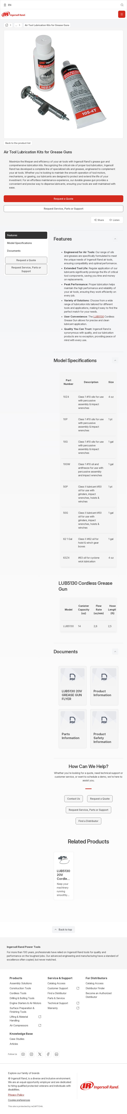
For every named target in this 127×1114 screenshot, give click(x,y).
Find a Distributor (57, 993)
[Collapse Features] (115, 239)
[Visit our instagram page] (31, 1054)
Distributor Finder (95, 988)
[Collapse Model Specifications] (115, 360)
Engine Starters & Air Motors (25, 1003)
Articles (14, 1043)
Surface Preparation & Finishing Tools (22, 1010)
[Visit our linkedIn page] (56, 1054)
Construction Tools (20, 988)
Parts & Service (56, 998)
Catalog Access (56, 983)
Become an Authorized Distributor (99, 995)
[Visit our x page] (40, 1054)
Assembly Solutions (21, 983)
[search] (122, 5)
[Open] (121, 14)
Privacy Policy (16, 1094)
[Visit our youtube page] (23, 1054)
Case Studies (17, 1038)
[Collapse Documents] (115, 651)
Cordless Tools (18, 993)
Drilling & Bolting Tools (22, 998)
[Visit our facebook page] (48, 1054)
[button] (88, 238)
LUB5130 (98, 316)
